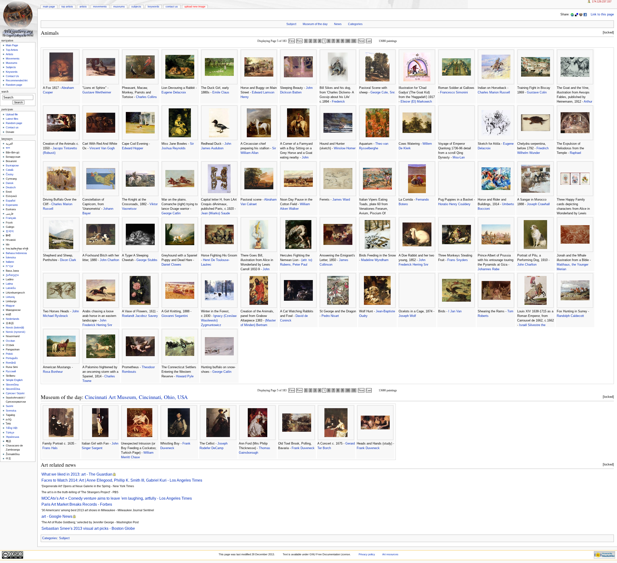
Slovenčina (12, 384)
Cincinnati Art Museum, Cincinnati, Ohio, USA (136, 396)
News (338, 24)
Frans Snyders (457, 260)
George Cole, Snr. (382, 92)
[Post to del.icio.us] (576, 14)
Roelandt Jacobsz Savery (140, 316)
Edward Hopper (132, 148)
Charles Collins (146, 97)
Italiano (10, 261)
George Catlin (171, 213)
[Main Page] (18, 18)
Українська (12, 436)
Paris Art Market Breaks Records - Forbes (76, 504)
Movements (100, 6)
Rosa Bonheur (53, 371)
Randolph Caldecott (570, 316)
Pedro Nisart (330, 316)
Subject (291, 24)
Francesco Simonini (454, 92)
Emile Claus (220, 92)
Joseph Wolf (407, 316)
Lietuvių (10, 296)
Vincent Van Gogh (102, 148)
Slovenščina (13, 388)
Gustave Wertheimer (96, 92)
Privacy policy (367, 554)
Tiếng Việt (11, 427)
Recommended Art (16, 80)
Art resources (390, 554)
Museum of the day (315, 24)
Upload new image (194, 6)
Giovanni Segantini (174, 316)
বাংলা (8, 147)
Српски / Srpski (15, 393)
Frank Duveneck (303, 448)
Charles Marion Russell (494, 92)
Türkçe (10, 432)
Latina (9, 283)
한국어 (10, 231)
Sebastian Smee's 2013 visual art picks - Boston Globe (88, 528)
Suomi (9, 406)
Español (10, 200)
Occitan (10, 340)
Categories (355, 24)
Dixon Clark (68, 260)
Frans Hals (50, 448)
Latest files (12, 118)
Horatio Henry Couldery (454, 204)
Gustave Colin (537, 92)
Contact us (12, 127)
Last (368, 41)
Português (12, 358)
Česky (9, 174)
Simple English (14, 380)
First (291, 41)
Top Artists (67, 6)
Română (11, 362)
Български (12, 165)
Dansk (9, 183)
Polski (9, 353)
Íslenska (11, 257)
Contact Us (172, 6)
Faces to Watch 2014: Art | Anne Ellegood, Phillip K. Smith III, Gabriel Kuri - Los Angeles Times (121, 480)
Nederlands (12, 318)
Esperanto (12, 204)
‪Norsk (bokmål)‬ (15, 327)
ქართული (12, 275)
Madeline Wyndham (375, 260)
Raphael (575, 153)
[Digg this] (581, 14)
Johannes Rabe (488, 269)
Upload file (12, 114)
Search (4, 91)
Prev (299, 41)
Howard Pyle (185, 376)
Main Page (49, 6)
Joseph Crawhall (538, 204)
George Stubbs (146, 260)
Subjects (136, 6)
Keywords (153, 6)
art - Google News (56, 516)
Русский (11, 371)
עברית (9, 266)
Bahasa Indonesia (16, 253)
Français (11, 217)
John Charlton (109, 260)
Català (9, 169)
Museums (119, 6)
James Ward (341, 199)
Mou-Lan (459, 157)
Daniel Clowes (171, 264)
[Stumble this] (572, 14)
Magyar (10, 305)
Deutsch (11, 187)
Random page (14, 84)
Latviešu (11, 288)
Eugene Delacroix (173, 92)
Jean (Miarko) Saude (215, 213)
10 (348, 41)
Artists (83, 6)
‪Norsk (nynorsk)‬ (15, 331)
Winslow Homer (344, 148)
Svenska (11, 410)
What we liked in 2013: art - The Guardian (76, 474)
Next (361, 41)
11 (354, 41)
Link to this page (602, 14)
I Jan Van (455, 311)
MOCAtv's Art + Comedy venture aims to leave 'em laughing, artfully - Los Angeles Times (116, 498)
